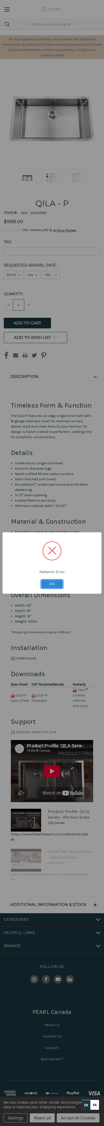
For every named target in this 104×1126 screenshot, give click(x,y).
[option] (94, 1105)
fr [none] (95, 1105)
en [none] (86, 1105)
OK (52, 584)
